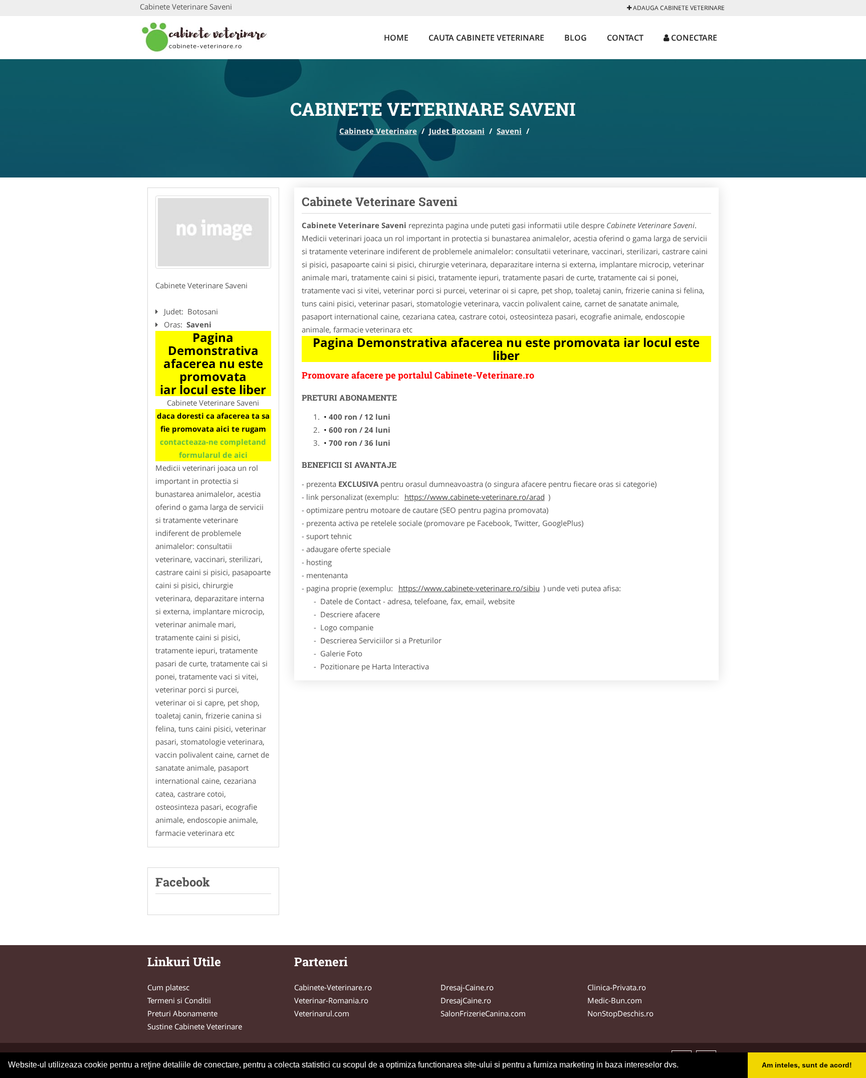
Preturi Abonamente (182, 1013)
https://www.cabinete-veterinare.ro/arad (474, 497)
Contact (625, 37)
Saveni (509, 131)
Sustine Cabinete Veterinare (194, 1026)
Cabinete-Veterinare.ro (333, 987)
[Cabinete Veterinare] (206, 36)
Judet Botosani (457, 131)
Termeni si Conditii (179, 1000)
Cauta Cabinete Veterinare (486, 37)
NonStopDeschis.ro (620, 1013)
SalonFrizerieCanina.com (483, 1013)
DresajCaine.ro (466, 1000)
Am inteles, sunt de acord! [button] (807, 1065)
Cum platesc (168, 987)
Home (396, 37)
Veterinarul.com (321, 1013)
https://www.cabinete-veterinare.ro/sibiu (469, 588)
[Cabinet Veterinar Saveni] (213, 232)
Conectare (693, 37)
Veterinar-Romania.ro (331, 1000)
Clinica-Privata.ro (616, 987)
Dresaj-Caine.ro (467, 987)
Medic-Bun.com (614, 1000)
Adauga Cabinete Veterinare (678, 8)
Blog (575, 37)
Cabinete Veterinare (378, 131)
